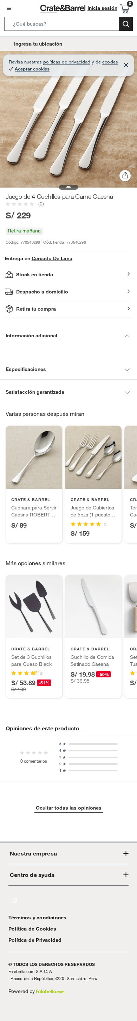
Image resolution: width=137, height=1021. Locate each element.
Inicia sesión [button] (102, 8)
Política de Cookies (32, 929)
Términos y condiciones (37, 917)
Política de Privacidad (34, 940)
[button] (68, 25)
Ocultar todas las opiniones (69, 808)
